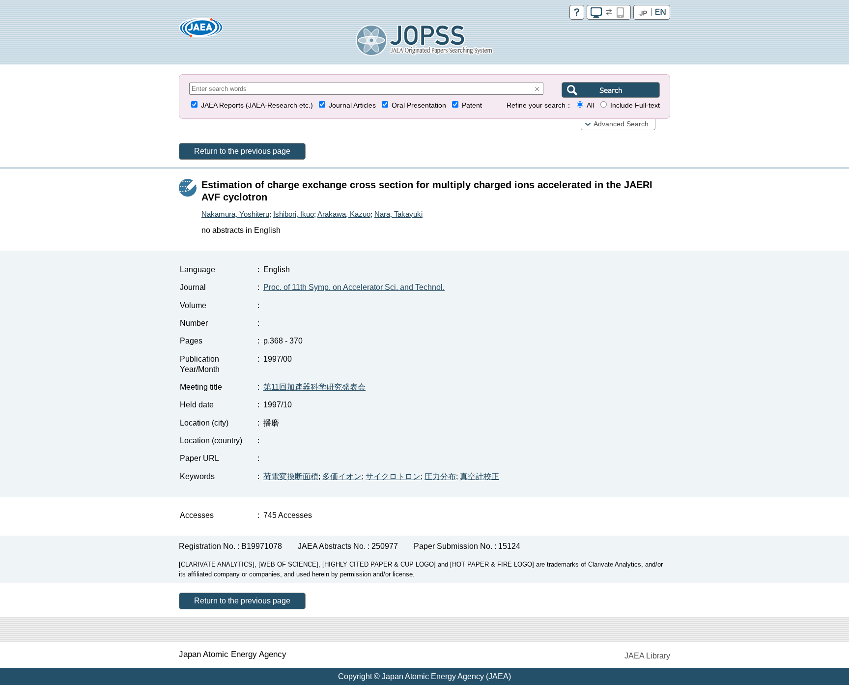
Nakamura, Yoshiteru (235, 214)
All (590, 105)
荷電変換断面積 (290, 476)
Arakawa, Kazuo (343, 214)
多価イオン (342, 476)
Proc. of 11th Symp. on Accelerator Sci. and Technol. (354, 287)
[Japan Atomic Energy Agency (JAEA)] (201, 31)
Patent (472, 105)
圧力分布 (440, 476)
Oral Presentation (419, 105)
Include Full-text (635, 105)
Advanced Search (621, 124)
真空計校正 (479, 476)
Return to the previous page (242, 151)
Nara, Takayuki (398, 214)
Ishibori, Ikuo (293, 214)
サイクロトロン (393, 476)
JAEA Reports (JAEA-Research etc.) (257, 105)
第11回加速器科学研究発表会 (314, 387)
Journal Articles (352, 105)
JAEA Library (647, 656)
